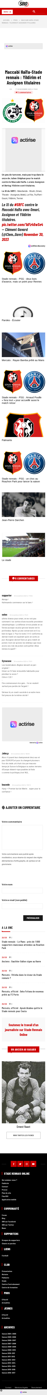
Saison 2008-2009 (9, 1347)
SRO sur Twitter (8, 1225)
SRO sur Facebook (9, 1221)
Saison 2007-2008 (9, 1343)
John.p (5, 753)
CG (11, 89)
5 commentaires (24, 92)
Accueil (6, 20)
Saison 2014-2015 (8, 1366)
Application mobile (9, 1199)
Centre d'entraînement (11, 1284)
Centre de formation (10, 1287)
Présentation (7, 1271)
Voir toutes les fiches (23, 1135)
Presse (4, 1190)
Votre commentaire (12, 822)
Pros (15, 20)
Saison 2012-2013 (8, 1360)
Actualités (6, 1303)
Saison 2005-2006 (9, 1337)
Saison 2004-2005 (9, 1334)
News (4, 1228)
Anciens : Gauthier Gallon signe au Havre (21, 961)
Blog (3, 1218)
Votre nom (7, 884)
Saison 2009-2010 (9, 1350)
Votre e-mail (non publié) (14, 900)
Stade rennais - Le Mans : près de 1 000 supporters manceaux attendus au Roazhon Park (23, 944)
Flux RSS (5, 1196)
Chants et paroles (9, 1243)
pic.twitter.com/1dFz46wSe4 (22, 224)
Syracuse (6, 660)
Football (5, 1255)
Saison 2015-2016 (8, 1369)
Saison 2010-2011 (8, 1353)
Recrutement (36, 1388)
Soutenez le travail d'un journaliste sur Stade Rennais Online (23, 1030)
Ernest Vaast (23, 1126)
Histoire (5, 1274)
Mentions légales (21, 1388)
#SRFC (19, 204)
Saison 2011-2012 (8, 1356)
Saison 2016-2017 (8, 1373)
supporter (7, 595)
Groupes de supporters (11, 1240)
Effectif (5, 1299)
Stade (4, 1281)
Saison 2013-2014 (8, 1363)
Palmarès (5, 1277)
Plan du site (6, 1193)
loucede (6, 784)
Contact (5, 1186)
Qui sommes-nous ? (9, 1180)
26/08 (4, 937)
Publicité (5, 1183)
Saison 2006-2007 (9, 1340)
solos (4, 614)
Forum (4, 1215)
